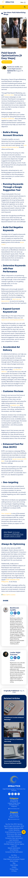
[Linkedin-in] (12, 794)
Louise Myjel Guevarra (14, 69)
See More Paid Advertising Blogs (14, 13)
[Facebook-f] (9, 794)
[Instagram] (19, 794)
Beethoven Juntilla (13, 67)
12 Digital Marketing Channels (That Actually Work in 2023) (13, 534)
